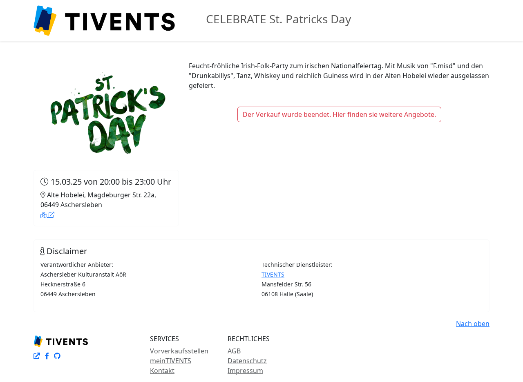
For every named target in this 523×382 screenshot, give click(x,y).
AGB (234, 350)
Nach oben (472, 323)
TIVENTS (273, 274)
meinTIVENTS (170, 360)
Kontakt (162, 370)
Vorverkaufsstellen (179, 350)
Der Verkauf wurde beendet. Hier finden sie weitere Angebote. (339, 114)
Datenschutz (247, 360)
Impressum (245, 370)
